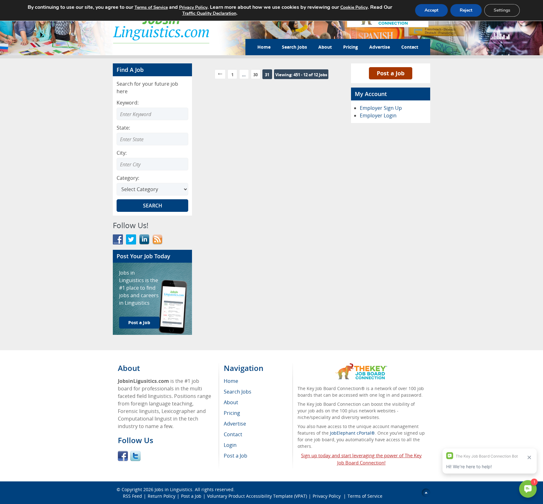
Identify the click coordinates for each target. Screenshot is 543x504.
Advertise (379, 47)
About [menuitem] (231, 402)
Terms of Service (365, 496)
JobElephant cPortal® (352, 433)
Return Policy (161, 496)
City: (122, 152)
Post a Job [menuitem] (235, 455)
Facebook (123, 456)
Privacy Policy (327, 496)
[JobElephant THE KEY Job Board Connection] (361, 366)
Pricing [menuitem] (232, 413)
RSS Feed (132, 496)
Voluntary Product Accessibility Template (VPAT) (257, 496)
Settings (502, 10)
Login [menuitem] (230, 445)
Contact (409, 47)
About (325, 47)
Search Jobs (294, 47)
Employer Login (378, 115)
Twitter (135, 456)
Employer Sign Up (381, 108)
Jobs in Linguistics (173, 489)
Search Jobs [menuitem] (237, 391)
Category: (128, 177)
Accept (431, 10)
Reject (466, 10)
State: (123, 127)
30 (255, 75)
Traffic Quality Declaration (209, 13)
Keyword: (128, 102)
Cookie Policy (354, 7)
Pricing (350, 47)
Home (264, 47)
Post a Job (139, 322)
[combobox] (152, 139)
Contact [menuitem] (233, 434)
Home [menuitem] (231, 381)
